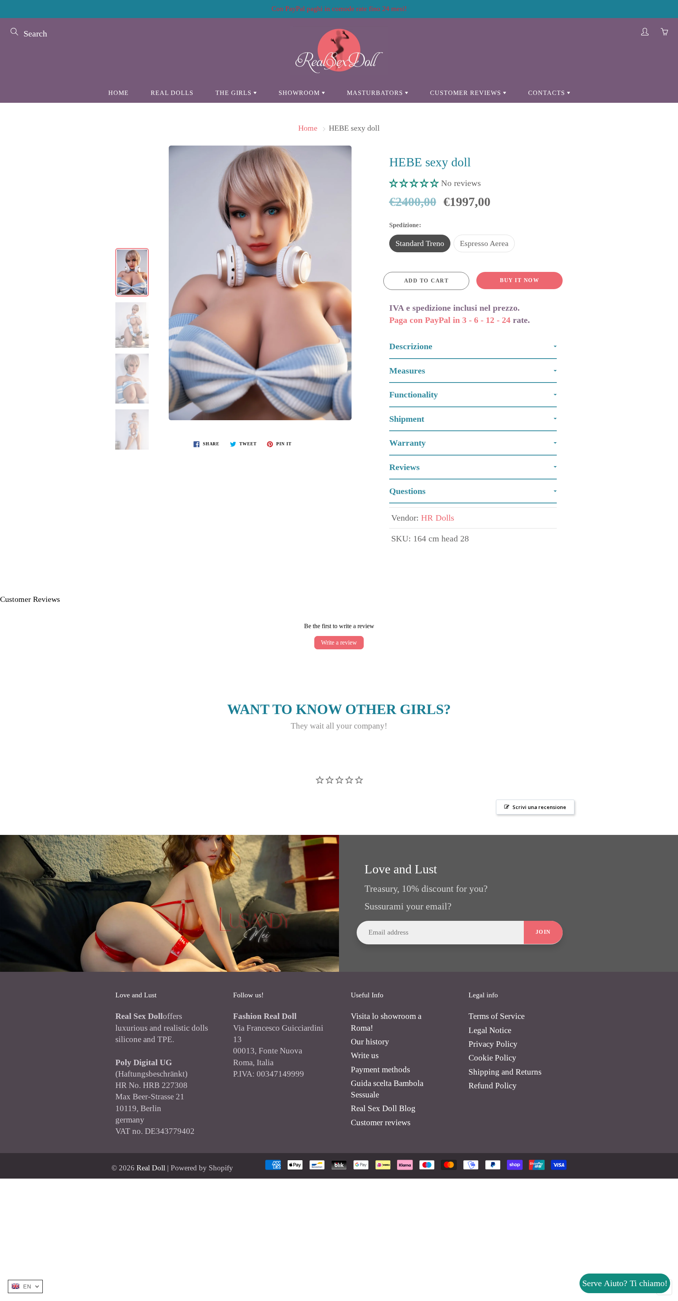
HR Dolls (437, 518)
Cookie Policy (492, 1057)
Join (543, 932)
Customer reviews (466, 92)
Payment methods (380, 1069)
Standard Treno (420, 243)
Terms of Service (496, 1016)
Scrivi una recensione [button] (539, 807)
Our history (370, 1041)
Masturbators (376, 92)
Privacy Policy (493, 1044)
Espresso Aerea (484, 243)
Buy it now (519, 280)
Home (118, 92)
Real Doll (151, 1168)
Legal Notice (489, 1030)
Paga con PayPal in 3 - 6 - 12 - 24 (449, 320)
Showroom (300, 92)
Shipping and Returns (504, 1072)
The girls (234, 92)
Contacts (547, 92)
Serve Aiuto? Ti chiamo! (624, 1283)
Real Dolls (172, 92)
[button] (415, 183)
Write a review (339, 642)
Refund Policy (492, 1085)
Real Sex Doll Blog (383, 1108)
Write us (365, 1055)
